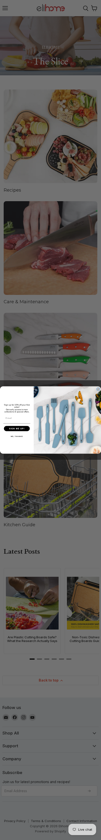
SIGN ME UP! (17, 428)
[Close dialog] (98, 389)
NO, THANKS (17, 436)
